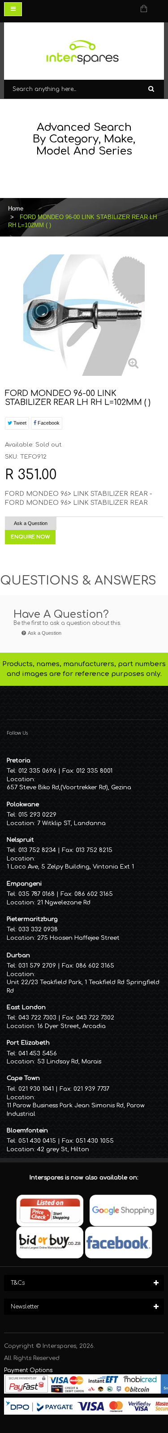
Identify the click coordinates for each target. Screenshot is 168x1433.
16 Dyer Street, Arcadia (71, 1026)
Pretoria (18, 760)
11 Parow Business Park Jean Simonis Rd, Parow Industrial (76, 1109)
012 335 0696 (37, 771)
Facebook (48, 423)
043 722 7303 (37, 1018)
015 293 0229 (37, 815)
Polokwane (23, 804)
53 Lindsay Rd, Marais (69, 1062)
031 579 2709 (37, 966)
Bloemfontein (27, 1130)
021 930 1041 (36, 1089)
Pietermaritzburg (32, 919)
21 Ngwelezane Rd (63, 902)
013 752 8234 (37, 850)
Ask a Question (30, 523)
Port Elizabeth (28, 1043)
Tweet (19, 423)
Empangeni (24, 884)
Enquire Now (30, 537)
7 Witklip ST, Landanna (71, 823)
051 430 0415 (37, 1141)
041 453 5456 (37, 1053)
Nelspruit (20, 840)
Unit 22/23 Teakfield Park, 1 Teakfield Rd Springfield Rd (83, 986)
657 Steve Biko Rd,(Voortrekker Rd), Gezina (69, 787)
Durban (18, 955)
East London (26, 1007)
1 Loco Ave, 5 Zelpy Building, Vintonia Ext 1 (70, 867)
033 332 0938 (38, 929)
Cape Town (23, 1078)
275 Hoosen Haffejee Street (78, 938)
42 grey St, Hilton (63, 1149)
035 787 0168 (36, 894)
